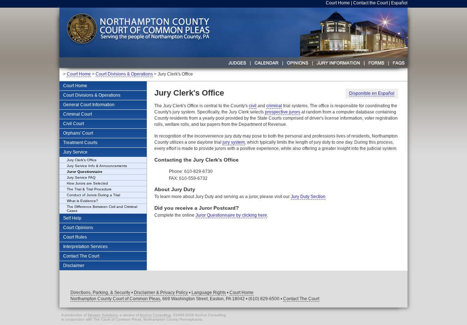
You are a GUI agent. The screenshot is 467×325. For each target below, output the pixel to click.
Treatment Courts (80, 142)
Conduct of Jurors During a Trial (93, 195)
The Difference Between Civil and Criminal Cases (102, 209)
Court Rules (75, 237)
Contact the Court (370, 2)
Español (399, 2)
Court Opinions (78, 227)
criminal (274, 105)
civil (252, 105)
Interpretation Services (85, 246)
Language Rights (209, 292)
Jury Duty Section (308, 196)
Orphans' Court (78, 133)
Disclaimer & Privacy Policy (161, 292)
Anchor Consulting (155, 315)
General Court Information (89, 104)
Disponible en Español (371, 93)
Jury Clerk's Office (82, 160)
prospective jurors (282, 112)
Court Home (338, 2)
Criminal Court (77, 114)
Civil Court (73, 123)
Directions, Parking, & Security (100, 292)
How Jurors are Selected (87, 183)
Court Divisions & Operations (124, 74)
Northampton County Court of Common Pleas (115, 298)
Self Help (72, 218)
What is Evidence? (82, 201)
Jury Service (75, 152)
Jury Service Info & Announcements (97, 166)
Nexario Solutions (102, 315)
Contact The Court (81, 256)
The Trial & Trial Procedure (89, 189)
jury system (234, 142)
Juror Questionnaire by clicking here (231, 215)
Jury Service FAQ (81, 177)
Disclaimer (73, 265)
